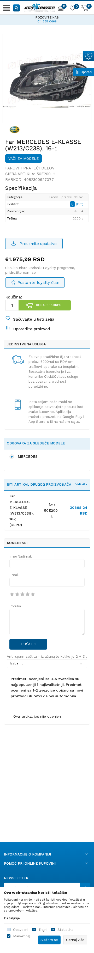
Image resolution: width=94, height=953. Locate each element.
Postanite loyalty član (38, 282)
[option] (47, 18)
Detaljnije (12, 918)
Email (14, 575)
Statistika (65, 930)
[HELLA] (14, 129)
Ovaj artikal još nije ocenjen (37, 716)
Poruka (15, 606)
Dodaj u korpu (48, 305)
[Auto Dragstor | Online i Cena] (39, 6)
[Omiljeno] (72, 9)
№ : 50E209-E (52, 510)
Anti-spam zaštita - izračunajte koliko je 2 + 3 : (47, 656)
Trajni (42, 930)
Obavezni (20, 930)
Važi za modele (23, 158)
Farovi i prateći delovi (30, 168)
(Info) (79, 204)
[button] (16, 7)
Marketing (21, 936)
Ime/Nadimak (20, 556)
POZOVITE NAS (47, 17)
